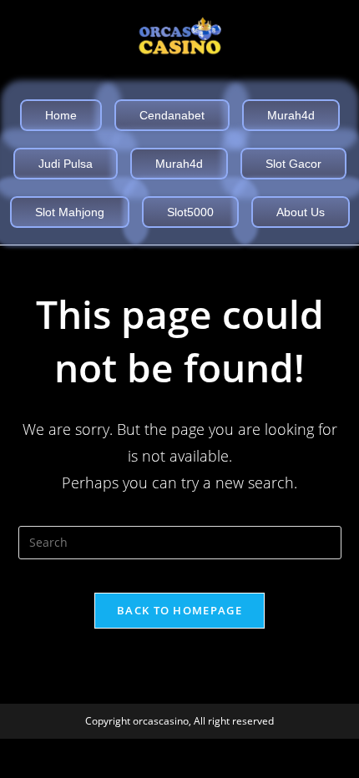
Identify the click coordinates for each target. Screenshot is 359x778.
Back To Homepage (179, 610)
